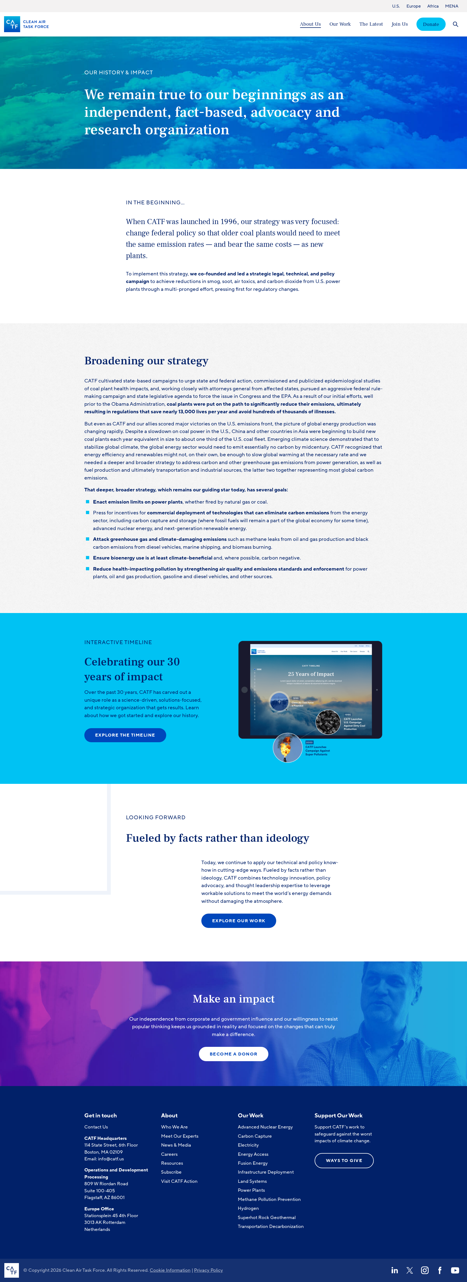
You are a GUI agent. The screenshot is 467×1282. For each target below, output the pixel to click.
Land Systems (252, 1181)
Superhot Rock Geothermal (267, 1217)
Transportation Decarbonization (271, 1226)
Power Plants (251, 1190)
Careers (169, 1154)
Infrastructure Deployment (266, 1172)
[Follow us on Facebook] (440, 1270)
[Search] (455, 24)
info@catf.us (111, 1159)
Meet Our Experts (179, 1136)
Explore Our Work (238, 921)
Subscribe (171, 1172)
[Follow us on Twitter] (409, 1270)
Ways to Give (344, 1161)
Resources (172, 1163)
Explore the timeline (125, 735)
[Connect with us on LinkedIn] (394, 1270)
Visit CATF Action (179, 1181)
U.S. (396, 6)
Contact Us (96, 1127)
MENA (451, 6)
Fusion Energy (253, 1163)
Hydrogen (248, 1208)
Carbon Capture (255, 1136)
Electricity (248, 1145)
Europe (413, 6)
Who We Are (174, 1127)
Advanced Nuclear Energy (265, 1127)
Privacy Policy (208, 1270)
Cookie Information (170, 1270)
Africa (433, 6)
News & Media (176, 1145)
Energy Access (253, 1154)
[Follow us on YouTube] (455, 1270)
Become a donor (234, 1054)
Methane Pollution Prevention (269, 1199)
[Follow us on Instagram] (425, 1270)
